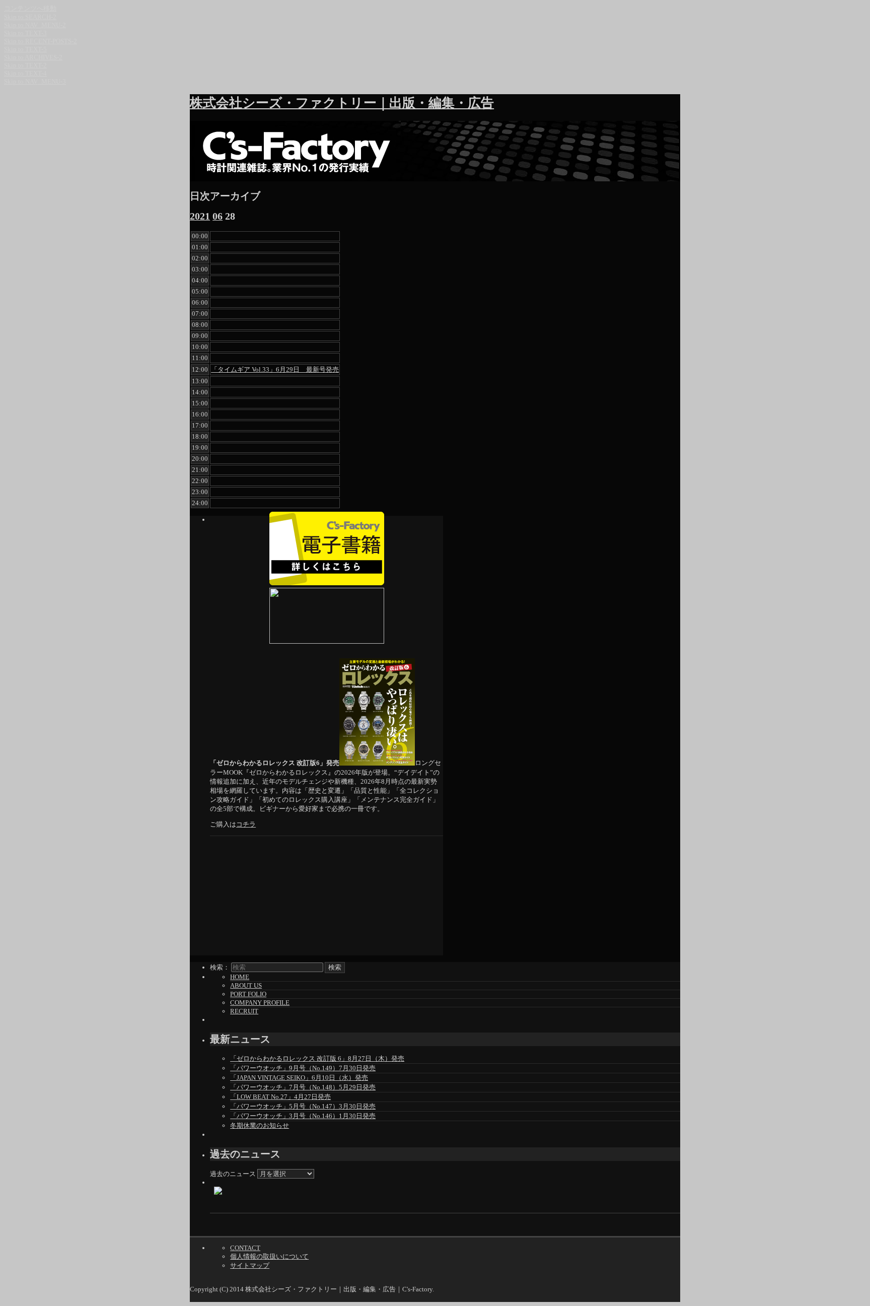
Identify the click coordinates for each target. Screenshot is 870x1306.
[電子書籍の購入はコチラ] (326, 548)
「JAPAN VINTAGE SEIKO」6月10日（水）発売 (299, 1077)
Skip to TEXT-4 (25, 73)
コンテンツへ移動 (30, 8)
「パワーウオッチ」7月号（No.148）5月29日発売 (303, 1087)
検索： (220, 967)
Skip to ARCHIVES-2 (33, 57)
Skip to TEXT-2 (25, 65)
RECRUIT (244, 1011)
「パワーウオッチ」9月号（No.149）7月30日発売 (303, 1068)
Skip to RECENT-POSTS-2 (40, 41)
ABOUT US (246, 985)
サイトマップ (249, 1265)
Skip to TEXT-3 (25, 33)
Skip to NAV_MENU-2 (35, 25)
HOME (239, 977)
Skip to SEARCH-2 (30, 17)
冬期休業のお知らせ (259, 1125)
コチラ (246, 824)
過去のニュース (233, 1174)
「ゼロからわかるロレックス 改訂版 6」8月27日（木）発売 (317, 1058)
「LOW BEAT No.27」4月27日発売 (280, 1097)
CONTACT (245, 1248)
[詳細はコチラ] (326, 616)
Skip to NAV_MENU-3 (35, 81)
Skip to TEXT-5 (25, 49)
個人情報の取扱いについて (269, 1256)
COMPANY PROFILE (259, 1002)
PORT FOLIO (248, 994)
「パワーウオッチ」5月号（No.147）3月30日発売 (303, 1106)
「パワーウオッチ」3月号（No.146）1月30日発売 (303, 1116)
